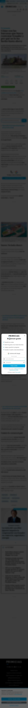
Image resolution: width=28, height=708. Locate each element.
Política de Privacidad (19, 368)
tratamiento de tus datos (13, 370)
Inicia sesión (17, 372)
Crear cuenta (14, 365)
